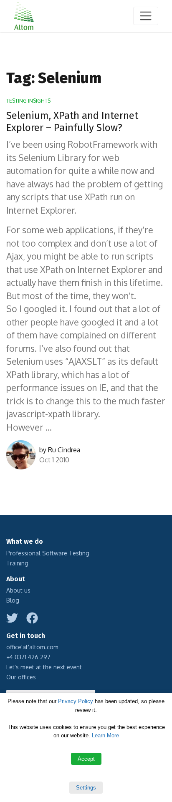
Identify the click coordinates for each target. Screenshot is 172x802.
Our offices (21, 677)
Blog (12, 600)
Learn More (105, 735)
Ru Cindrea (64, 450)
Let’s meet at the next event (44, 667)
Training (17, 563)
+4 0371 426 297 (28, 657)
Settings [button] (86, 787)
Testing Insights (28, 101)
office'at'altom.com (32, 647)
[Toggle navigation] (145, 16)
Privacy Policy (75, 701)
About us (18, 590)
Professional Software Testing (47, 553)
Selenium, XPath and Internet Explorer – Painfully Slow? (72, 122)
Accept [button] (86, 759)
